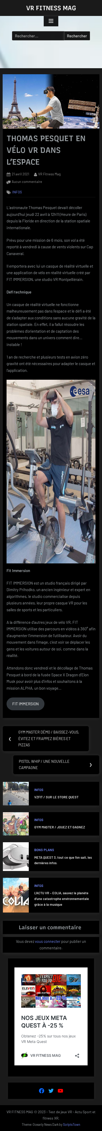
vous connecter (47, 941)
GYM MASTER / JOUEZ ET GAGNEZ (59, 827)
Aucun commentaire (27, 182)
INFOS (17, 192)
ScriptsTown (71, 1124)
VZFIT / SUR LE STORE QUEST (56, 797)
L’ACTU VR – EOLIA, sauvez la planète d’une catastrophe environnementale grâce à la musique (61, 898)
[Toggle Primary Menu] (51, 21)
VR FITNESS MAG (51, 8)
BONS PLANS (44, 850)
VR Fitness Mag (49, 174)
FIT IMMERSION (25, 703)
